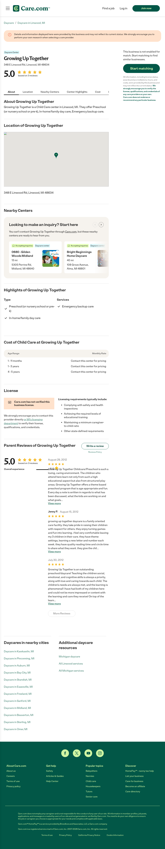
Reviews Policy (95, 452)
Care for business (134, 781)
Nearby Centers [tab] (50, 91)
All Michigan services (71, 670)
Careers (10, 776)
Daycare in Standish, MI (18, 679)
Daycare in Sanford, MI (17, 700)
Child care (91, 781)
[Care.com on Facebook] (65, 753)
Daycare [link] (9, 22)
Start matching (141, 68)
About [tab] (11, 91)
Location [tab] (28, 91)
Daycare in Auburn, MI (17, 665)
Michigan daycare (69, 656)
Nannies (90, 776)
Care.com (71, 231)
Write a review (95, 446)
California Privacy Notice (89, 835)
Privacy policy (13, 786)
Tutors (89, 791)
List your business (134, 776)
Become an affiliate (135, 786)
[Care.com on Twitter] (77, 753)
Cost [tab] (98, 91)
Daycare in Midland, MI (17, 708)
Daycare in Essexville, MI (18, 686)
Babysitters (91, 771)
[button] (123, 8)
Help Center (52, 781)
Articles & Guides (55, 776)
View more (54, 503)
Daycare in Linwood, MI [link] (31, 22)
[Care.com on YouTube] (88, 753)
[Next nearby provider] (101, 224)
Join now (146, 8)
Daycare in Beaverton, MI (18, 715)
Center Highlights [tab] (77, 91)
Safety (49, 771)
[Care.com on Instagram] (100, 753)
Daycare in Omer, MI (15, 729)
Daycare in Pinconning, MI (19, 658)
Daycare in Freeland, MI (18, 693)
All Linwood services (71, 663)
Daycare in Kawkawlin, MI (19, 651)
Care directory (132, 791)
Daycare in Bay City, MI (17, 672)
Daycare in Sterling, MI (17, 722)
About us (11, 771)
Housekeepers (93, 786)
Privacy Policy (65, 835)
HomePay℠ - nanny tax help (139, 771)
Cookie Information (115, 835)
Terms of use (13, 781)
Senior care (91, 796)
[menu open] (7, 8)
